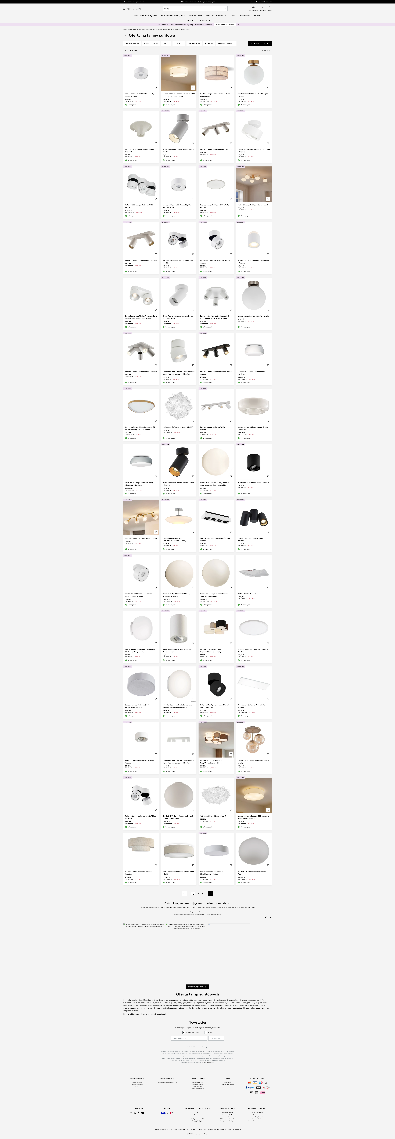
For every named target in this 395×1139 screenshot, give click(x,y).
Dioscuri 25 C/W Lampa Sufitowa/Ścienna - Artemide (176, 595)
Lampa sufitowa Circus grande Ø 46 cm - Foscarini (254, 428)
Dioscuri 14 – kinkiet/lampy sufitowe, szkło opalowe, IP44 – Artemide (215, 483)
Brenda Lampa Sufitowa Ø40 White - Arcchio (253, 650)
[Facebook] (131, 1113)
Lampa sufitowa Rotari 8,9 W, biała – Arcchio (215, 261)
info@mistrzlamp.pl (137, 1084)
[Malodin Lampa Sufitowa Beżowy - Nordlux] (141, 859)
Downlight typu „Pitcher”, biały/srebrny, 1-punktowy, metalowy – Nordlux (179, 372)
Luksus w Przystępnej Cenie (258, 1117)
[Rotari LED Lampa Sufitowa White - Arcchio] (141, 748)
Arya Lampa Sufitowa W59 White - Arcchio (252, 706)
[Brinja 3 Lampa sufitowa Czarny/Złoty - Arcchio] (216, 359)
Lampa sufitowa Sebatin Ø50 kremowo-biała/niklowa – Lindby (254, 817)
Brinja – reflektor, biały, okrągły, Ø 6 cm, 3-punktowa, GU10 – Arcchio (214, 317)
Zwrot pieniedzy (197, 1086)
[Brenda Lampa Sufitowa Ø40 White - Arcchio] (254, 637)
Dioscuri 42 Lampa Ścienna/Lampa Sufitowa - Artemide (214, 595)
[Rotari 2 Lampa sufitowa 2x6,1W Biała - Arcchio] (141, 804)
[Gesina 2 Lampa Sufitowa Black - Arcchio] (254, 526)
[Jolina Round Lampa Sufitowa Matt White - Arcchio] (178, 637)
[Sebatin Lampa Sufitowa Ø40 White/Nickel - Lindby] (141, 692)
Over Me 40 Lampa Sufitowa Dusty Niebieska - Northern (139, 483)
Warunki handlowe (197, 1117)
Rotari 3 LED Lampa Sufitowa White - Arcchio (140, 206)
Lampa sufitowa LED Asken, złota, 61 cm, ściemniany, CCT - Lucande (140, 428)
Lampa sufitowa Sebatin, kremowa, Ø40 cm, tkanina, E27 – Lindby (179, 95)
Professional (205, 20)
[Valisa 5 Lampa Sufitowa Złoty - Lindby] (254, 192)
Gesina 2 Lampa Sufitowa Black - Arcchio (251, 539)
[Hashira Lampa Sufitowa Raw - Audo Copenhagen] (216, 81)
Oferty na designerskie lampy (165, 29)
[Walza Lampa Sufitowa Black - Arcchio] (254, 470)
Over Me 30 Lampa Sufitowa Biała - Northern (252, 372)
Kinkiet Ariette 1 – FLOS (247, 594)
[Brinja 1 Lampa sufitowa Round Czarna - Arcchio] (178, 470)
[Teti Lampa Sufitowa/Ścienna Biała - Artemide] (141, 137)
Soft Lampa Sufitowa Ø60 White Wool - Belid (178, 872)
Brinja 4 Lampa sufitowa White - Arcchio (213, 428)
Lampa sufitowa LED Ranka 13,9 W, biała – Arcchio (177, 206)
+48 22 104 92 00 (137, 1082)
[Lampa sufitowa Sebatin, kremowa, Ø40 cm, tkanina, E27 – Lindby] (178, 81)
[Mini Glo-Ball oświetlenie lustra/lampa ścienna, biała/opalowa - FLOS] (178, 692)
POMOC (137, 1086)
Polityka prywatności (197, 1119)
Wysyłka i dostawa (197, 1082)
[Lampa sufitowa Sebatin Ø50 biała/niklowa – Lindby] (216, 859)
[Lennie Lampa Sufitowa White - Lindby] (254, 304)
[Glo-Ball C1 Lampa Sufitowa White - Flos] (254, 859)
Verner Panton (257, 1115)
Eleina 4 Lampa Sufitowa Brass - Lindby (141, 538)
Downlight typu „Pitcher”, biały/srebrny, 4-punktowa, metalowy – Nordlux (179, 761)
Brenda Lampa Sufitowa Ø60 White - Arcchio (215, 206)
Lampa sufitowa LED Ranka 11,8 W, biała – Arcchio (139, 95)
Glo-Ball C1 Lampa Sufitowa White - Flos (252, 872)
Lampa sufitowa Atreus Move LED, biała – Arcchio (254, 150)
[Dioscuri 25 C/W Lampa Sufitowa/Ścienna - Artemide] (178, 581)
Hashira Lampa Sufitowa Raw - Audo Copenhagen (215, 95)
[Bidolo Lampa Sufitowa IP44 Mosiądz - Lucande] (254, 81)
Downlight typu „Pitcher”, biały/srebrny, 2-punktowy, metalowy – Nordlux (141, 317)
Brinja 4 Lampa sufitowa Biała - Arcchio (141, 371)
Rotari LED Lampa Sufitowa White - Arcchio (139, 761)
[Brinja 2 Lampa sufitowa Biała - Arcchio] (141, 248)
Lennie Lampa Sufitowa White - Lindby (253, 316)
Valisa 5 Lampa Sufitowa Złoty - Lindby (253, 205)
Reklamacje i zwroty (197, 1084)
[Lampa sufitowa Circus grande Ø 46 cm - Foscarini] (254, 415)
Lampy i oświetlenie (129, 29)
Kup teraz (208, 24)
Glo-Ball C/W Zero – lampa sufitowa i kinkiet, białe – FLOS (178, 817)
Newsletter (227, 1082)
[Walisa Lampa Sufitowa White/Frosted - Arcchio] (254, 248)
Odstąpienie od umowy (197, 1088)
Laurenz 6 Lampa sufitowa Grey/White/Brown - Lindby (211, 761)
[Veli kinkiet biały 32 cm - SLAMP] (216, 804)
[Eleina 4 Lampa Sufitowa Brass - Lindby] (141, 526)
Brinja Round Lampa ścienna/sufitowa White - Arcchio (178, 317)
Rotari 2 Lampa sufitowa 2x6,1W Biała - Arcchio (140, 817)
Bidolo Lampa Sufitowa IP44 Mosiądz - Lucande (253, 95)
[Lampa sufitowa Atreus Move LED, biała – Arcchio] (254, 137)
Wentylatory (195, 16)
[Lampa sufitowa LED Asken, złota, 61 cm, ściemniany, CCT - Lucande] (141, 415)
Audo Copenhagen (257, 1112)
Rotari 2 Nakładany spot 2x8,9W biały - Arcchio (179, 261)
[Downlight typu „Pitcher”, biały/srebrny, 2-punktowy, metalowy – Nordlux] (141, 304)
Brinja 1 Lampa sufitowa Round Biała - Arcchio (178, 150)
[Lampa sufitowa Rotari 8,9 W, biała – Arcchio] (216, 248)
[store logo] (132, 8)
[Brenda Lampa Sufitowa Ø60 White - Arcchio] (216, 192)
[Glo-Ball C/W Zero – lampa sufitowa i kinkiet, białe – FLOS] (178, 804)
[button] (156, 87)
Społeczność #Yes (227, 1112)
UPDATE (225, 25)
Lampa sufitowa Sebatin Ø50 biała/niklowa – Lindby (212, 872)
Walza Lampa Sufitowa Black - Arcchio (253, 482)
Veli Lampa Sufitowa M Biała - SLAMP (178, 427)
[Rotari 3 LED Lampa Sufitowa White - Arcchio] (141, 192)
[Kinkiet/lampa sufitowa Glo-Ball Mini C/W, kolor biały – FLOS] (141, 637)
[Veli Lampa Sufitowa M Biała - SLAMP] (178, 415)
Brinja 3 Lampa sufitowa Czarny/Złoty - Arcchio (216, 372)
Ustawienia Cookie (227, 1115)
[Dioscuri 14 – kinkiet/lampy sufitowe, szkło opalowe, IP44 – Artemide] (216, 470)
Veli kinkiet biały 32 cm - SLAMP (213, 816)
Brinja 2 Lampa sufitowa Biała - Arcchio (141, 260)
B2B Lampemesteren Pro (227, 1119)
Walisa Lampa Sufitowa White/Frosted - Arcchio (253, 261)
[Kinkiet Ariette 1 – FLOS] (254, 581)
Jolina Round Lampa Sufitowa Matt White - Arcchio (177, 650)
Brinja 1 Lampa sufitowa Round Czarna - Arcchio (178, 483)
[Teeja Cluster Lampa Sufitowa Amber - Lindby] (254, 748)
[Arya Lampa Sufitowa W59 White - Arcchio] (254, 692)
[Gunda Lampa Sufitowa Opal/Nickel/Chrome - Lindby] (178, 526)
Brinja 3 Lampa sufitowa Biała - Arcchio (216, 149)
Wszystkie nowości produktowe (258, 1121)
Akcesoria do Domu (257, 1119)
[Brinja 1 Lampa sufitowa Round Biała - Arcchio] (178, 137)
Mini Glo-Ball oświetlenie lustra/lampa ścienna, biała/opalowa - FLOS (178, 706)
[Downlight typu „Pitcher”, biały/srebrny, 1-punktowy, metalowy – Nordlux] (178, 359)
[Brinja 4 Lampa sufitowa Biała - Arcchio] (141, 359)
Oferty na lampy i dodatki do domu (146, 29)
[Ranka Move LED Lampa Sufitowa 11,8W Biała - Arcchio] (141, 581)
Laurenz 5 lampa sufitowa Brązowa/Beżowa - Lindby (210, 650)
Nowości (258, 16)
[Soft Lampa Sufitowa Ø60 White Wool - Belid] (178, 859)
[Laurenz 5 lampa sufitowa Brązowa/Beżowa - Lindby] (216, 637)
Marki (227, 1117)
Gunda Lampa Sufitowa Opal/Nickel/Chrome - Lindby (174, 539)
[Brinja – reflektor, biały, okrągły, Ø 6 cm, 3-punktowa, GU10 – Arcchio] (216, 304)
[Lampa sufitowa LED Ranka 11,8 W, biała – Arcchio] (141, 81)
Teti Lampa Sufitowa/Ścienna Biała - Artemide (139, 150)
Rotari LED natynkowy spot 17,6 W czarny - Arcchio (214, 706)
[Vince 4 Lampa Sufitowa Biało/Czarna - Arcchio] (216, 526)
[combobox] (195, 8)
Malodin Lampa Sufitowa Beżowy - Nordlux (139, 872)
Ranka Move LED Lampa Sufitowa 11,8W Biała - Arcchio (138, 595)
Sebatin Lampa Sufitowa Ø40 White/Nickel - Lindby (137, 706)
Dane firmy (197, 1115)
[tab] (132, 43)
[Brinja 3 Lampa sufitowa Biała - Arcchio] (216, 137)
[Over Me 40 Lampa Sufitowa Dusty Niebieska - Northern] (141, 470)
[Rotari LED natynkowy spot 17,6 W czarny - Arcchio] (216, 692)
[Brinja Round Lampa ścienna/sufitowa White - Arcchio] (178, 304)
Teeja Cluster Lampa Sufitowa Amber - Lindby (253, 761)
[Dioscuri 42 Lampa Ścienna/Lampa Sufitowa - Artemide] (216, 581)
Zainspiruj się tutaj (196, 987)
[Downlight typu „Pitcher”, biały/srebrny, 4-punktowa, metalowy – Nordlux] (178, 748)
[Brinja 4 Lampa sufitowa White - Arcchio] (216, 415)
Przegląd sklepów (197, 1121)
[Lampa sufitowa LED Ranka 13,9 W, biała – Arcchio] (178, 192)
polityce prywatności (208, 1062)
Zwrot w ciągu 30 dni (228, 1084)
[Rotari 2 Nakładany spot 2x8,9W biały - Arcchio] (178, 248)
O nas (197, 1112)
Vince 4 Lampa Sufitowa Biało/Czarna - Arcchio (215, 539)
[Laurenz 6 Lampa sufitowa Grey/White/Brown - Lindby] (216, 748)
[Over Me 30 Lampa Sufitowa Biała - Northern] (254, 359)
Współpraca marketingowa (227, 1121)
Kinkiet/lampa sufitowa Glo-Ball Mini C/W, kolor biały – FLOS (140, 650)
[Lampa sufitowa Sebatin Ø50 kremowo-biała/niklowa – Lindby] (254, 804)
